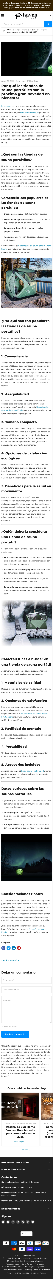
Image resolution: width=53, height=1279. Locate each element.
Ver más (25, 1149)
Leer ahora (19, 1141)
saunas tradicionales (29, 112)
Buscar (17, 1255)
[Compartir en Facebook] (3, 948)
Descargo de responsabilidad (37, 1267)
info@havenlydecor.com (29, 1182)
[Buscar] (48, 24)
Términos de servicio (15, 1261)
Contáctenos (27, 1264)
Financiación (39, 1264)
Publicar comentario (15, 1034)
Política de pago (12, 1264)
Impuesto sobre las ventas (12, 1267)
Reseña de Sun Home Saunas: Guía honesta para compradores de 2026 (20, 1131)
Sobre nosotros (29, 1255)
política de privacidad (34, 1261)
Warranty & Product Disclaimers (37, 1269)
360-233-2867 (26, 1187)
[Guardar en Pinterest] (19, 948)
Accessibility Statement (12, 1269)
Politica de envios (40, 1258)
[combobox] (22, 24)
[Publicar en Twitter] (9, 948)
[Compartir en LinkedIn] (14, 948)
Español (25, 1233)
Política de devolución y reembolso (16, 1258)
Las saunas (6, 106)
